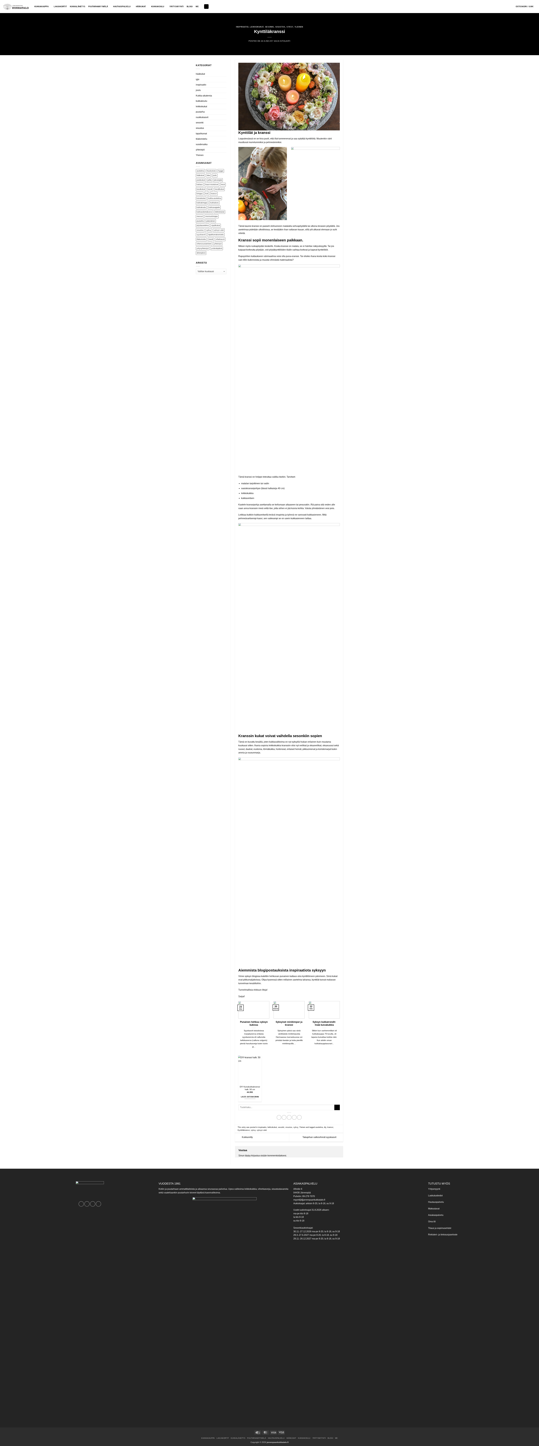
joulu (198, 90)
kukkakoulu (201, 101)
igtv (197, 79)
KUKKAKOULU (157, 6)
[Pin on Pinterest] (294, 1117)
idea (208, 175)
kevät (210, 189)
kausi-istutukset (211, 184)
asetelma (200, 171)
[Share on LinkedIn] (299, 1117)
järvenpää (218, 180)
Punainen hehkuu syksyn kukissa (254, 1023)
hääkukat (200, 74)
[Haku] (206, 6)
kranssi (214, 194)
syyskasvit (201, 235)
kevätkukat (219, 189)
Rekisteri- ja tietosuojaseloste (442, 1234)
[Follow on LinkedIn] (98, 1203)
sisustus (280, 27)
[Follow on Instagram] (87, 1203)
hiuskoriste (211, 171)
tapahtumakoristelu (216, 235)
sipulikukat (215, 225)
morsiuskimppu (211, 216)
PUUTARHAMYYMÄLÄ (98, 6)
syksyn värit (219, 230)
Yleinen (298, 27)
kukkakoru (214, 203)
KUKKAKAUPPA (41, 6)
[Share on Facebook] (279, 1117)
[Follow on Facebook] (81, 1203)
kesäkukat (201, 189)
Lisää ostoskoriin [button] (250, 1097)
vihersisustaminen (204, 244)
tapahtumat (201, 133)
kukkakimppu (202, 203)
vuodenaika (201, 144)
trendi (211, 239)
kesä (223, 184)
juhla (209, 180)
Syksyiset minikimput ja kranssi (289, 1023)
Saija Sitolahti (282, 41)
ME (197, 6)
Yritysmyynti (434, 1189)
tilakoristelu (201, 139)
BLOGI (190, 6)
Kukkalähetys (77, 6)
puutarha (200, 112)
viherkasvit (220, 239)
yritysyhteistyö (203, 248)
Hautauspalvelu (122, 6)
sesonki (269, 27)
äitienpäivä (201, 253)
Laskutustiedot (435, 1195)
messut (200, 216)
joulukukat (201, 180)
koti (206, 194)
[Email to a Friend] (289, 1117)
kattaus (200, 184)
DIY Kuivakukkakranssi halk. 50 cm (250, 1088)
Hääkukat (141, 6)
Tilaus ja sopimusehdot (439, 1228)
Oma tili (432, 1221)
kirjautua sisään (259, 1155)
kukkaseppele (214, 207)
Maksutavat (433, 1208)
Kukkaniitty (247, 1137)
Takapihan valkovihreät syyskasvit (319, 1137)
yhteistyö (200, 149)
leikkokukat (257, 27)
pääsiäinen (210, 221)
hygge (220, 171)
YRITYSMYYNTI (176, 6)
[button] (526, 7)
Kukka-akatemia (204, 95)
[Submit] (337, 1107)
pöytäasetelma (203, 225)
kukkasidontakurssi (204, 212)
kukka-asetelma (214, 198)
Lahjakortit (60, 6)
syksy (289, 27)
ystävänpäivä (216, 248)
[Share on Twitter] (284, 1117)
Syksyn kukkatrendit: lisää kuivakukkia (324, 1023)
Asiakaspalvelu (435, 1215)
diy (325, 1127)
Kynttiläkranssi (244, 1130)
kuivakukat (201, 198)
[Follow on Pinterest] (92, 1203)
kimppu (200, 194)
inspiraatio (242, 27)
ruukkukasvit (202, 117)
